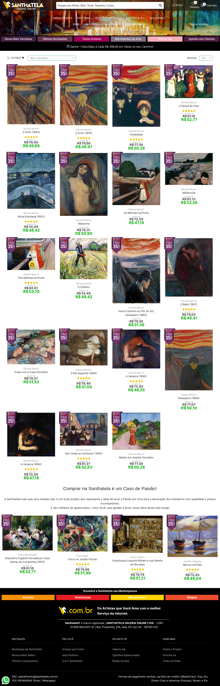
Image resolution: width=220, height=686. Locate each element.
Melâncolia (188, 192)
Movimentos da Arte (128, 39)
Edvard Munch (31, 128)
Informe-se (169, 655)
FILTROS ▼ (17, 58)
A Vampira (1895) (136, 376)
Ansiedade (136, 134)
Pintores (83, 18)
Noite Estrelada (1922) (31, 216)
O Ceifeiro (84, 287)
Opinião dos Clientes (201, 39)
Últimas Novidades (55, 39)
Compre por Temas (108, 18)
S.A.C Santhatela (72, 661)
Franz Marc (82, 555)
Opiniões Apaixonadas (125, 655)
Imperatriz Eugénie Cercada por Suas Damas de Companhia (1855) (27, 560)
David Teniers (137, 557)
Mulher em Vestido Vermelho (136, 457)
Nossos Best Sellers (23, 655)
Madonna (83, 223)
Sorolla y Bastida (192, 561)
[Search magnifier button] (160, 5)
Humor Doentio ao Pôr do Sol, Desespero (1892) (136, 313)
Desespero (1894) (189, 398)
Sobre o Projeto (172, 649)
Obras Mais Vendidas (18, 39)
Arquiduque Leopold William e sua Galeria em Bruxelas (137, 562)
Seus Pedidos (70, 655)
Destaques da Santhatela (27, 649)
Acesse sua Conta (73, 649)
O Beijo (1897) (188, 304)
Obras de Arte (62, 18)
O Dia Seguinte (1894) (84, 373)
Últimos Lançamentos (25, 661)
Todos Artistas (91, 39)
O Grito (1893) (31, 132)
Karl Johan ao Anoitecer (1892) (83, 453)
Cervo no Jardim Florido (82, 559)
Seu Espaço (157, 18)
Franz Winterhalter (27, 554)
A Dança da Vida (189, 105)
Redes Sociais (120, 661)
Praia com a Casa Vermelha (31, 372)
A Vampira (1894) (31, 464)
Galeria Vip (165, 39)
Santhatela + (135, 18)
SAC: (35, 676)
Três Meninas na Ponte (31, 277)
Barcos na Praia (192, 564)
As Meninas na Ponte (136, 212)
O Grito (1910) (83, 133)
